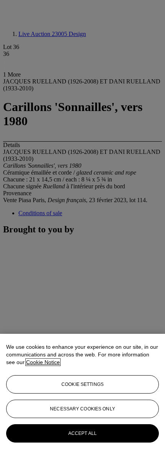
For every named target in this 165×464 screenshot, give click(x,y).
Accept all (82, 433)
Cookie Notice (43, 362)
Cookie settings (82, 384)
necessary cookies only (82, 409)
